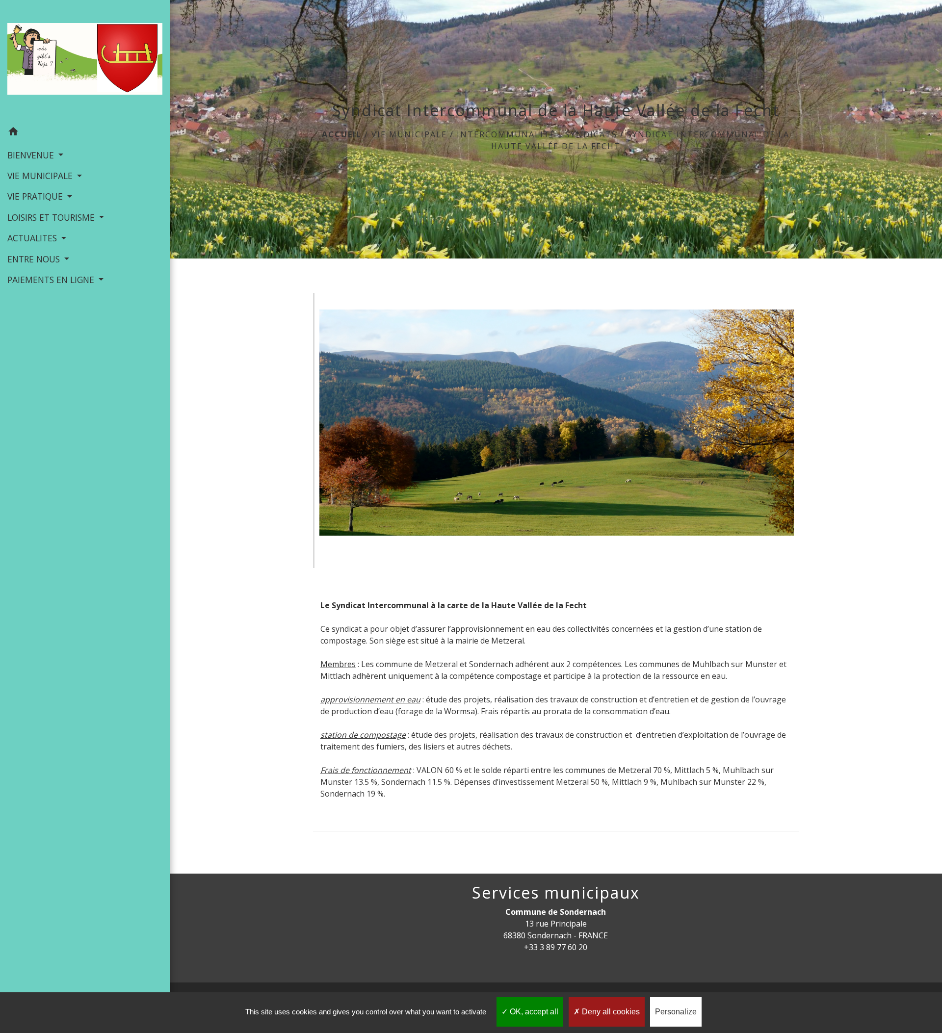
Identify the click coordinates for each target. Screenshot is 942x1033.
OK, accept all (533, 1011)
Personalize (676, 1011)
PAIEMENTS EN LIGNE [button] (52, 279)
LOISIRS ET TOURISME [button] (52, 217)
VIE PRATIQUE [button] (36, 196)
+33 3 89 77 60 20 (555, 947)
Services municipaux (556, 892)
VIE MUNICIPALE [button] (41, 175)
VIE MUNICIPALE (409, 134)
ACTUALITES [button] (33, 238)
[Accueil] (84, 61)
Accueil (342, 134)
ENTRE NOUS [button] (34, 259)
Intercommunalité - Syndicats (537, 134)
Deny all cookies (610, 1011)
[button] (84, 133)
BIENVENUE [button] (31, 155)
